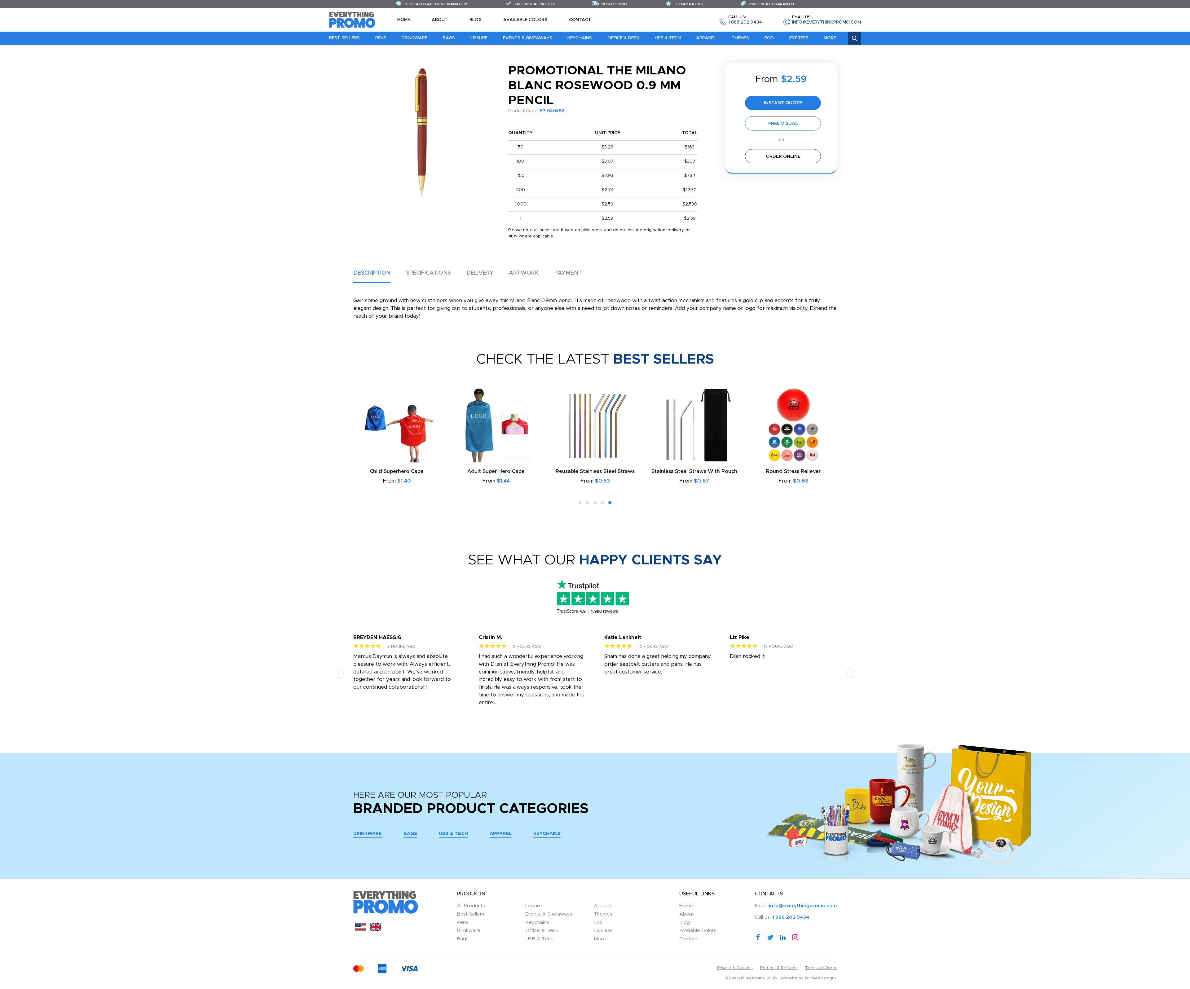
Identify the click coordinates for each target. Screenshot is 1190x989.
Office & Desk (623, 38)
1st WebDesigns (821, 978)
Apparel (706, 38)
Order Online (783, 156)
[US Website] (360, 929)
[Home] (352, 19)
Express (799, 38)
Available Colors (525, 20)
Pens (380, 38)
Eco (769, 38)
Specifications (428, 273)
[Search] (854, 38)
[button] (580, 502)
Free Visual (783, 123)
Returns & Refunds (779, 968)
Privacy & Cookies (735, 968)
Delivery (479, 273)
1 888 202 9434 (745, 20)
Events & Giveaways (527, 38)
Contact (580, 20)
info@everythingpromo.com (826, 20)
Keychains (579, 38)
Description (371, 273)
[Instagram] (795, 937)
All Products (471, 905)
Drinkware (414, 38)
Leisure (478, 38)
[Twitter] (770, 937)
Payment (568, 273)
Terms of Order (821, 968)
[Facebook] (758, 937)
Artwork (524, 273)
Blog (475, 20)
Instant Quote (783, 102)
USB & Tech (668, 38)
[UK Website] (375, 929)
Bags (449, 38)
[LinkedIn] (783, 937)
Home (403, 20)
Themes (740, 38)
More (830, 38)
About (440, 20)
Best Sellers (344, 38)
